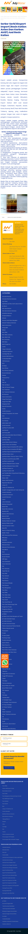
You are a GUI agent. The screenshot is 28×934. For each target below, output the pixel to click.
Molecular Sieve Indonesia (8, 547)
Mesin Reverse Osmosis (7, 816)
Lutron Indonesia (6, 502)
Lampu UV (4, 485)
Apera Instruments (6, 325)
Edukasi (4, 375)
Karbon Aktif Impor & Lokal (8, 788)
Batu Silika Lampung (7, 334)
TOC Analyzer (5, 690)
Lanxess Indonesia (6, 492)
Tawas (4, 678)
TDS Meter (4, 680)
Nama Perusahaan (8, 238)
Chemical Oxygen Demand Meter (9, 913)
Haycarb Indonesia (6, 406)
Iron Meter (4, 916)
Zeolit (3, 721)
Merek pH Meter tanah (7, 523)
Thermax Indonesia (7, 683)
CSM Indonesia (5, 361)
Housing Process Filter (7, 888)
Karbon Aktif (5, 478)
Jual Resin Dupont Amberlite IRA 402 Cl (11, 451)
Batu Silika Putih (6, 337)
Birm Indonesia (5, 339)
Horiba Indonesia (6, 411)
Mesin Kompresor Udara (8, 525)
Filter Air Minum (6, 385)
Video (3, 709)
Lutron (3, 499)
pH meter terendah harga (8, 618)
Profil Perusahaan (7, 738)
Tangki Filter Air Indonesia (8, 673)
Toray (3, 692)
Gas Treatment (6, 389)
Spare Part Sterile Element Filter (9, 872)
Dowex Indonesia (6, 373)
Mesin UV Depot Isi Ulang (8, 530)
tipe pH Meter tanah (7, 688)
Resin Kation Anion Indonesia (10, 16)
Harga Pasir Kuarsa (7, 399)
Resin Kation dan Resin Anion (9, 652)
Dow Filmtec (5, 368)
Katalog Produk (7, 743)
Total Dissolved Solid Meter (8, 906)
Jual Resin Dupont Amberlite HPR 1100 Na (12, 447)
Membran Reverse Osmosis (8, 813)
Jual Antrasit (5, 430)
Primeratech (5, 630)
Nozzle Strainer (6, 556)
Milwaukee (4, 537)
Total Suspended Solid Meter (8, 908)
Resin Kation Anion (6, 647)
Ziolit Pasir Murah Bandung (8, 728)
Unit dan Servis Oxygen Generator (9, 865)
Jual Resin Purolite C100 (8, 470)
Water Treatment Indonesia (9, 714)
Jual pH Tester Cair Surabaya (9, 444)
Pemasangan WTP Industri (8, 836)
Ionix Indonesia (5, 418)
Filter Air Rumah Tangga (8, 387)
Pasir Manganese (6, 587)
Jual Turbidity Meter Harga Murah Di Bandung (13, 473)
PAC (3, 566)
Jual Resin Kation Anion (8, 454)
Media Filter (5, 506)
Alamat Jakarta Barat (9, 262)
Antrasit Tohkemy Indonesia (9, 322)
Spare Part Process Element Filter (9, 875)
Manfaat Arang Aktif (7, 504)
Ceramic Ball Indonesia (7, 356)
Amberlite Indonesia (7, 313)
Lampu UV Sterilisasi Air (8, 487)
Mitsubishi (4, 540)
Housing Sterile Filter (6, 890)
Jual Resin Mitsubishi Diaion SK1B (10, 466)
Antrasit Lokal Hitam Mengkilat (9, 320)
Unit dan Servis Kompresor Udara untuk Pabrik (12, 857)
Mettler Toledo (5, 532)
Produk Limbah (6, 635)
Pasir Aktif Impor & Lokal (7, 798)
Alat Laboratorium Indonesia (9, 311)
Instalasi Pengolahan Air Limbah (10, 413)
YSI (3, 716)
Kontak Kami (9, 767)
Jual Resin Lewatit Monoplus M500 (10, 459)
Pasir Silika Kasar (6, 597)
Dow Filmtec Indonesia (7, 370)
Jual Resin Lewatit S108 (8, 461)
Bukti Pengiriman (6, 344)
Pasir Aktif (4, 573)
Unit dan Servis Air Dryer (7, 860)
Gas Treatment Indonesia (8, 392)
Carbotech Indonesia (7, 351)
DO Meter (4, 365)
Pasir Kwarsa (5, 585)
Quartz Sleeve (5, 642)
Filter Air (4, 382)
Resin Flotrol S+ (6, 645)
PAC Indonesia (5, 568)
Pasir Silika (4, 592)
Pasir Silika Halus (6, 595)
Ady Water (5, 301)
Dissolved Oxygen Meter (7, 903)
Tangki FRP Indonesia (7, 676)
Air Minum (4, 306)
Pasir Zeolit (5, 599)
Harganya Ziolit (6, 404)
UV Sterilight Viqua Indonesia (9, 702)
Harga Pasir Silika (6, 401)
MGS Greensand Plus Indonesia (9, 535)
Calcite (4, 346)
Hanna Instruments (6, 396)
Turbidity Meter (5, 697)
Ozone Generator (6, 564)
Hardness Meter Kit (6, 924)
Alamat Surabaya (7, 274)
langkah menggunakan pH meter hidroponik (13, 490)
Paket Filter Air (5, 571)
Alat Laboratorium (6, 308)
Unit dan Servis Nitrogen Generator (9, 867)
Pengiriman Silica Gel (7, 609)
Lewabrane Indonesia (7, 494)
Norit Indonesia (6, 554)
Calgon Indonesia (6, 349)
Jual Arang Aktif (6, 432)
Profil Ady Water (6, 638)
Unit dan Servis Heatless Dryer (8, 862)
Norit (3, 552)
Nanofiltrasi (5, 549)
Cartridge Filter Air (6, 353)
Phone (4, 283)
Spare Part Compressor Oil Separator (10, 885)
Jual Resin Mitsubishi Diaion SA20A (10, 463)
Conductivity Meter (6, 358)
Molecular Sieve (6, 544)
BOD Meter (4, 342)
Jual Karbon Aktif (6, 437)
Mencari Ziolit (5, 516)
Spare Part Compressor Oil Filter (9, 882)
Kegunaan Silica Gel (7, 482)
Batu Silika (4, 332)
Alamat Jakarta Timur (9, 253)
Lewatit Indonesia (6, 497)
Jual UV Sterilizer (6, 475)
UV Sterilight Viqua (6, 700)
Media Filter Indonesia (7, 509)
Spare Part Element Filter (7, 870)
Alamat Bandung (7, 244)
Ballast (4, 330)
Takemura (4, 671)
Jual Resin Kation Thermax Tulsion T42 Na (12, 456)
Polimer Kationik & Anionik (8, 834)
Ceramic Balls (5, 854)
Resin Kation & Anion (6, 790)
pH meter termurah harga (8, 623)
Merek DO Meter (6, 518)
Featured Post (5, 377)
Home (2, 16)
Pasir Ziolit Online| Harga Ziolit (9, 604)
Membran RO (5, 511)
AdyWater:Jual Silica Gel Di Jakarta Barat (12, 303)
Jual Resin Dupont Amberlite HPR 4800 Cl (12, 449)
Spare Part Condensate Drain (8, 877)
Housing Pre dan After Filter (8, 893)
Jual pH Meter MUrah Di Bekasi (9, 442)
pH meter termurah (7, 621)
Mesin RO (4, 528)
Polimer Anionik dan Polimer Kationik (11, 626)
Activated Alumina (6, 296)
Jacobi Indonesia (6, 425)
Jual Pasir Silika (6, 439)
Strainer (4, 821)
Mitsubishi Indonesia (7, 542)
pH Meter (4, 614)
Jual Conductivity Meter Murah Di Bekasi (12, 435)
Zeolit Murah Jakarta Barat (8, 723)
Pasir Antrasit (5, 575)
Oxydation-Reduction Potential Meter (10, 921)
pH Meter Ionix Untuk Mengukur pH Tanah (12, 616)
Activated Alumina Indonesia (9, 299)
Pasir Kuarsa (5, 580)
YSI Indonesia (5, 719)
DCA (3, 363)
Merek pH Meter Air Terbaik (8, 521)
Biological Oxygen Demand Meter (9, 911)
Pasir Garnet (5, 578)
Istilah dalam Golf (6, 423)
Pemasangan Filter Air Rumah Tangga (10, 839)
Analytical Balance (6, 315)
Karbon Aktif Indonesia (7, 480)
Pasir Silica (4, 590)
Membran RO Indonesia (8, 513)
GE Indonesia (5, 394)
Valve (3, 824)
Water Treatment (6, 711)
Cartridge (4, 826)
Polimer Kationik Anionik (8, 628)
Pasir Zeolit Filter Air (7, 602)
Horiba (3, 408)
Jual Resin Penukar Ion (7, 468)
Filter (3, 380)
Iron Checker (5, 420)
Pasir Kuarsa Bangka (7, 583)
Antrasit (4, 318)
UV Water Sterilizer (7, 707)
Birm (3, 806)
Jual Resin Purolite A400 (8, 427)
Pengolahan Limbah (7, 611)
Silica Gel (4, 852)
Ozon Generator (6, 561)
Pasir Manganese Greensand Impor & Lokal (11, 796)
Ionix (3, 416)
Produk (4, 633)
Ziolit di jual (5, 726)
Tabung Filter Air (6, 819)
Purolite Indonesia (6, 640)
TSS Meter (4, 695)
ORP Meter (4, 559)
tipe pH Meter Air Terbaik (8, 685)
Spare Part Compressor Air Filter (9, 880)
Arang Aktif (5, 327)
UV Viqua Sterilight (6, 704)
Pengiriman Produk (7, 607)
